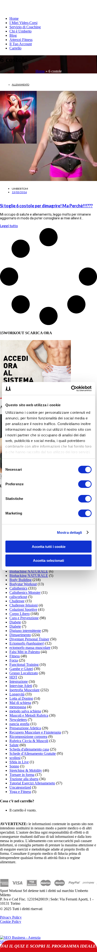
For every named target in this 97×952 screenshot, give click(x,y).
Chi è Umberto (20, 31)
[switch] (85, 484)
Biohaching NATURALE (28, 571)
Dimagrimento (20, 635)
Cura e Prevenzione (24, 618)
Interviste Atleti (20, 686)
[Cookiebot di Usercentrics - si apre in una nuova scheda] (71, 389)
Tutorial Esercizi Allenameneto (32, 783)
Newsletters (18, 720)
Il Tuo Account (20, 44)
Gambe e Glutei (21, 669)
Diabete (15, 622)
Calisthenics (18, 588)
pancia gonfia (19, 724)
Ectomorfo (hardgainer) (26, 643)
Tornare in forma (21, 775)
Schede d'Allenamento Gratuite (32, 753)
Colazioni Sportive (23, 609)
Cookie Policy (10, 922)
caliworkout (18, 597)
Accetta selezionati (48, 560)
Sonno (14, 766)
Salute (14, 745)
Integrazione (18, 681)
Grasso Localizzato (23, 673)
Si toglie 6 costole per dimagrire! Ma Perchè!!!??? (46, 205)
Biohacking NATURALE (28, 576)
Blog (13, 35)
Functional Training (24, 665)
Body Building (20, 580)
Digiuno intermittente (25, 631)
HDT (13, 677)
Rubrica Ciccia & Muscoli (28, 741)
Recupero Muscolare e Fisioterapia (35, 732)
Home (14, 18)
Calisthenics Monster (24, 592)
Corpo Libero (19, 614)
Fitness (14, 656)
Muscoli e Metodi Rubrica (28, 715)
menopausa (17, 707)
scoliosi (14, 758)
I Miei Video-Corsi (23, 23)
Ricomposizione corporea (28, 737)
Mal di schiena (20, 703)
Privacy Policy (11, 917)
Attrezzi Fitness (20, 40)
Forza (13, 660)
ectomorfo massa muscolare (29, 648)
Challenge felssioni (23, 605)
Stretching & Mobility (25, 770)
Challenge (16, 601)
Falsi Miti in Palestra (24, 652)
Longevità (16, 694)
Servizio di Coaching (25, 27)
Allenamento (20, 84)
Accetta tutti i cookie (48, 547)
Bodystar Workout (23, 584)
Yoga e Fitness (20, 792)
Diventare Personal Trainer (29, 639)
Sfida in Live (19, 762)
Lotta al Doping (21, 698)
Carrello (15, 48)
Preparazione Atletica (25, 728)
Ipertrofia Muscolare (24, 690)
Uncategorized (20, 787)
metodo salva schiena (25, 711)
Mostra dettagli (69, 532)
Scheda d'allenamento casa (29, 749)
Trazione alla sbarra (23, 779)
